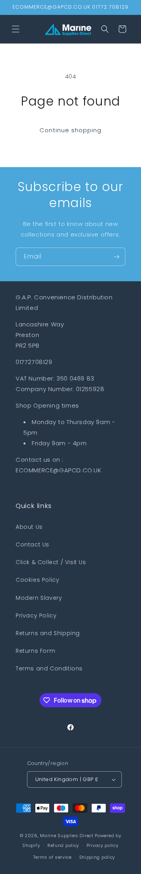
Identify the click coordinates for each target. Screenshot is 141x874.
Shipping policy (97, 857)
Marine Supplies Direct (66, 835)
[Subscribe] (116, 257)
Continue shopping (70, 130)
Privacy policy (103, 845)
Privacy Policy (36, 615)
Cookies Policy (37, 580)
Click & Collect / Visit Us (51, 562)
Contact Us (32, 544)
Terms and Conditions (49, 668)
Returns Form (35, 651)
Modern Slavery (39, 598)
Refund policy (63, 845)
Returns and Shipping (48, 633)
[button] (15, 29)
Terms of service (52, 857)
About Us (29, 527)
